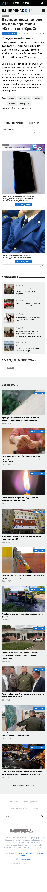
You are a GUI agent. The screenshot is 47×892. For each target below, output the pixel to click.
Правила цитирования (18, 808)
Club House (37, 98)
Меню (43, 10)
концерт (11, 98)
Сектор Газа (24, 103)
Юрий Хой (12, 103)
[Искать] (42, 816)
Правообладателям (29, 801)
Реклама (34, 808)
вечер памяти (24, 98)
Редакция (14, 801)
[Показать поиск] (42, 3)
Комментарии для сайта (35, 132)
